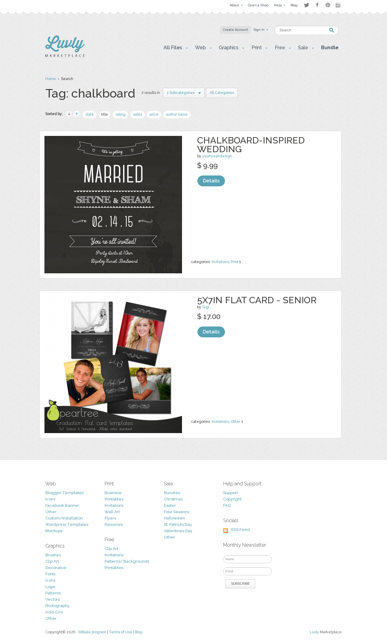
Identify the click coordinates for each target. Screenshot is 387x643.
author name (177, 114)
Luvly (314, 632)
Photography (57, 605)
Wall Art (112, 512)
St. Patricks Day (178, 524)
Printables (114, 499)
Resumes (114, 524)
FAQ (227, 505)
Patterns (53, 593)
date (90, 114)
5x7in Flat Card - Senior (257, 300)
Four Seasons (176, 512)
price (154, 114)
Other (235, 422)
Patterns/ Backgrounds (127, 561)
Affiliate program (92, 632)
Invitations (220, 262)
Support (230, 492)
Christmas (173, 499)
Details (211, 181)
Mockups (53, 531)
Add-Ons (54, 612)
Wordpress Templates (66, 524)
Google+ (339, 5)
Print (234, 262)
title (104, 114)
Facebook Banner (62, 505)
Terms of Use (120, 632)
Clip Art (52, 561)
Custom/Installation (64, 518)
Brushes (53, 555)
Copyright (232, 499)
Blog (138, 632)
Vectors (52, 599)
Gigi (205, 307)
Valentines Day (178, 531)
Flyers (110, 518)
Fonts (50, 574)
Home (50, 79)
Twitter (306, 5)
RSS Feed (240, 529)
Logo (50, 586)
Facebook (317, 5)
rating (120, 114)
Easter (170, 505)
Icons (50, 499)
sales (137, 114)
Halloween (174, 518)
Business (113, 492)
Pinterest (328, 5)
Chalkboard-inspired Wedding (251, 144)
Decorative (56, 567)
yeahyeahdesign (217, 156)
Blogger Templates (64, 492)
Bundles (172, 492)
